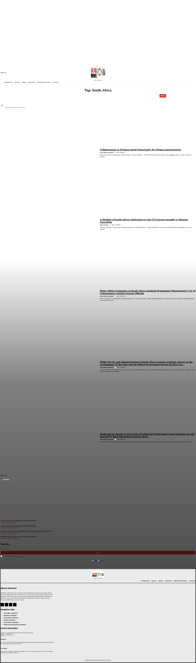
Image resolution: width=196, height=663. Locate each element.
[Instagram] (6, 604)
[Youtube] (14, 604)
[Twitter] (10, 604)
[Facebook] (2, 604)
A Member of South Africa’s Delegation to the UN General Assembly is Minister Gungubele (144, 221)
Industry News (104, 225)
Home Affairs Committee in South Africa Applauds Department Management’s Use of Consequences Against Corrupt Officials (147, 292)
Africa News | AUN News (106, 152)
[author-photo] (116, 152)
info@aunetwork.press (10, 635)
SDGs (25, 594)
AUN (118, 152)
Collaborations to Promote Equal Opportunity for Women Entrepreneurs (140, 149)
